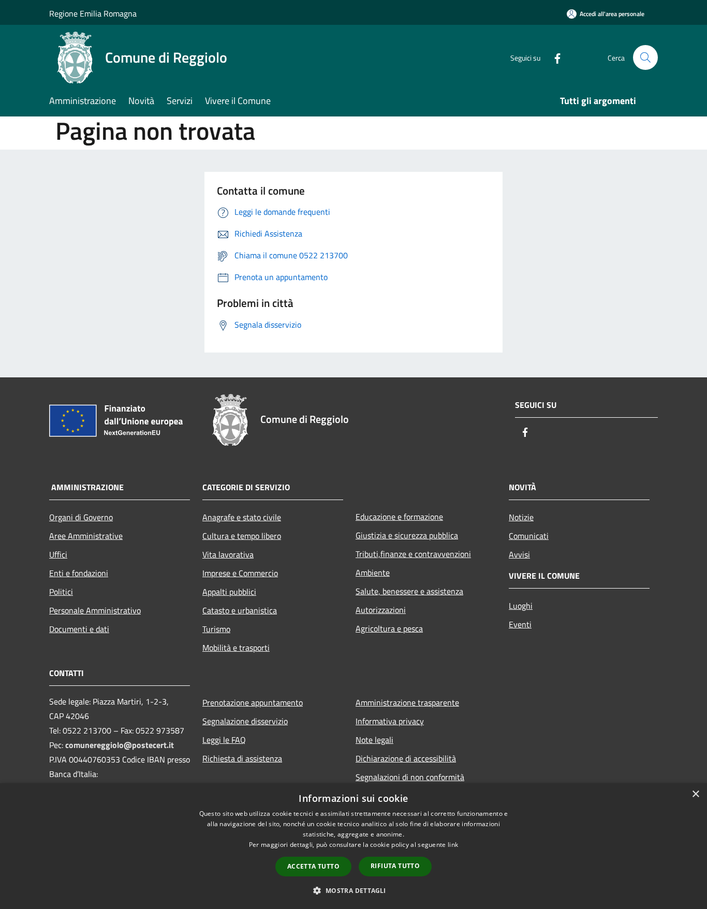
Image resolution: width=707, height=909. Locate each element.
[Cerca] (645, 57)
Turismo (216, 629)
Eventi (520, 624)
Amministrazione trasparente (407, 702)
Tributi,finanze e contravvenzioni (413, 554)
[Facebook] (553, 57)
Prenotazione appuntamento (252, 702)
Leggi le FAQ (224, 740)
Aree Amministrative (86, 536)
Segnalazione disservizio (245, 721)
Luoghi (521, 605)
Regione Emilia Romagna (93, 13)
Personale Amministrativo (95, 610)
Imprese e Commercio (240, 573)
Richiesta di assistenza (242, 758)
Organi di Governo (81, 517)
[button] (353, 890)
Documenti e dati (79, 629)
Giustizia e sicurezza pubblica (407, 535)
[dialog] (353, 846)
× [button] (695, 794)
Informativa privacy (390, 721)
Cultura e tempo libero (241, 536)
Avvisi (519, 554)
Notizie (521, 517)
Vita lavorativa (228, 554)
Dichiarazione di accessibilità (406, 758)
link (453, 844)
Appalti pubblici (229, 591)
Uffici (58, 554)
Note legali (374, 740)
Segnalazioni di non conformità (410, 777)
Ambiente (373, 572)
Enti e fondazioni (78, 573)
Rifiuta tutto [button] (395, 865)
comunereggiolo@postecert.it (119, 745)
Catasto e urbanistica (239, 610)
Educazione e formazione (399, 516)
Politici (61, 591)
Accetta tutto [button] (313, 866)
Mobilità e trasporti (236, 647)
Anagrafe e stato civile (241, 517)
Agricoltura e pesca (389, 628)
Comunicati (529, 536)
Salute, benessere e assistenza (409, 591)
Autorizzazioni (381, 610)
